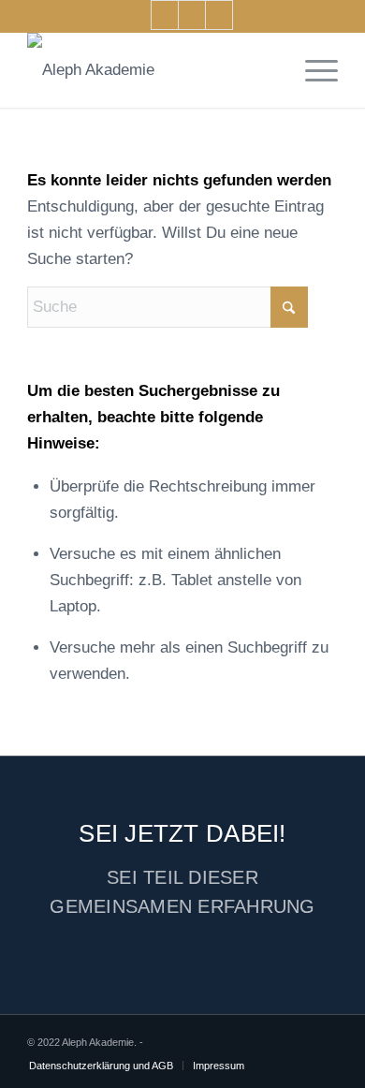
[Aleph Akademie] (151, 70)
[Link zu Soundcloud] (192, 15)
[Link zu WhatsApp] (219, 15)
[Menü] (312, 70)
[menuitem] (312, 70)
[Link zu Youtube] (165, 15)
